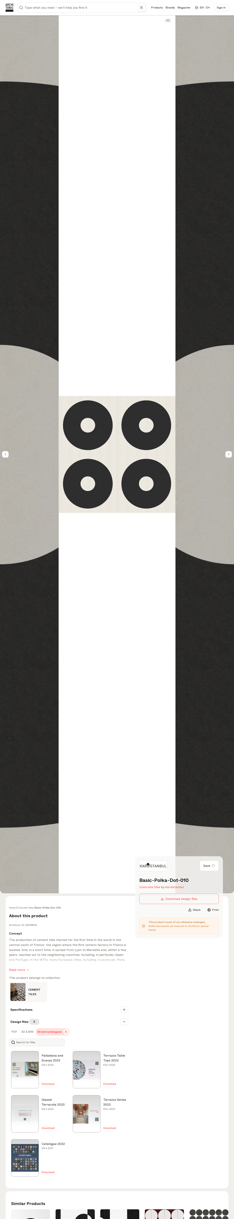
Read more (17, 970)
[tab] (14, 1031)
